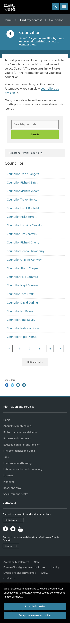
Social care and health (15, 494)
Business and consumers (17, 438)
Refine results (34, 362)
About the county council (17, 426)
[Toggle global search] (55, 6)
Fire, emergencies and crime (19, 450)
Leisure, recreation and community (23, 469)
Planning (8, 481)
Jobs (5, 456)
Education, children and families (21, 444)
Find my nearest (31, 20)
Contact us (9, 578)
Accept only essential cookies (35, 615)
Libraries (8, 475)
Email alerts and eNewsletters (19, 572)
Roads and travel (12, 487)
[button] (64, 6)
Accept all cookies (35, 606)
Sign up (8, 546)
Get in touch (11, 520)
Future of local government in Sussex (24, 567)
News (37, 562)
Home (8, 20)
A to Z (44, 572)
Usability (55, 567)
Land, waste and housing (17, 463)
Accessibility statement (16, 562)
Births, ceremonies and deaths (20, 432)
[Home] (9, 8)
